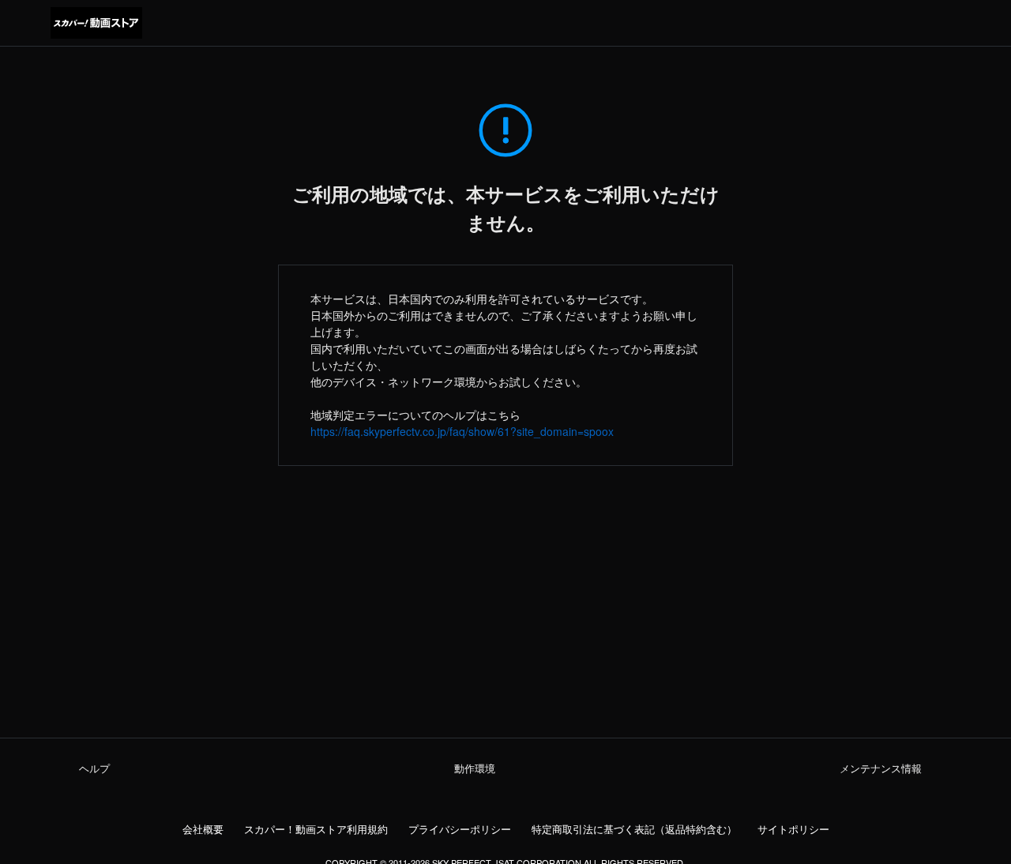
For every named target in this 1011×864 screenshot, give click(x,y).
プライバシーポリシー (459, 829)
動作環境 (474, 768)
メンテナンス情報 (881, 768)
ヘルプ (94, 768)
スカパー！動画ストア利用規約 (316, 829)
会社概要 (203, 829)
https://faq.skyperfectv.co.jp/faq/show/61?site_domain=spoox (462, 431)
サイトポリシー (793, 829)
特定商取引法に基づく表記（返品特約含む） (634, 829)
